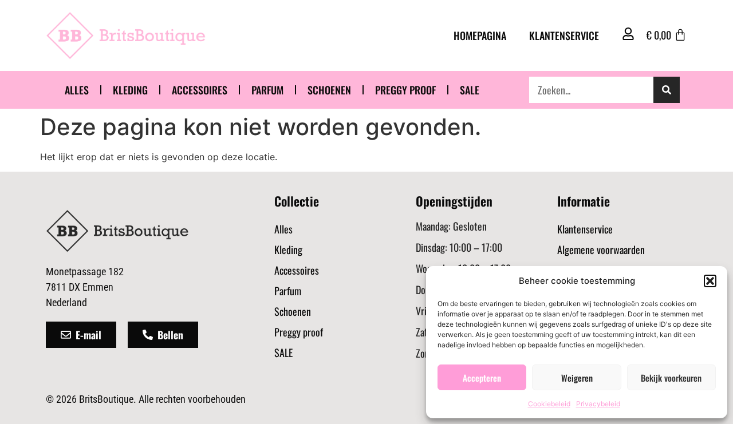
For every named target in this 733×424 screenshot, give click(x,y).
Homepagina (480, 35)
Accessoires (199, 89)
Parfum (267, 89)
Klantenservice (564, 35)
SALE (469, 89)
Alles (77, 89)
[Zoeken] (666, 90)
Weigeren (577, 377)
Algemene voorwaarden (601, 249)
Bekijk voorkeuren (671, 377)
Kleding (130, 89)
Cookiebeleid (549, 403)
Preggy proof (405, 89)
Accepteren (482, 377)
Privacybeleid (598, 403)
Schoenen (329, 89)
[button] (710, 281)
